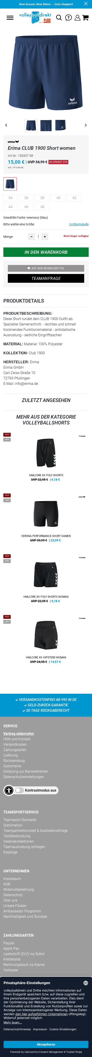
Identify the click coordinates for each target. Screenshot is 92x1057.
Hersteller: (16, 362)
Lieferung (10, 755)
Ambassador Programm (22, 911)
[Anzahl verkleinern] (31, 236)
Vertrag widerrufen (18, 734)
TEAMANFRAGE (46, 278)
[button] (10, 18)
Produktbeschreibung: (27, 313)
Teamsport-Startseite (19, 820)
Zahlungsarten (14, 750)
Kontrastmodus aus (40, 790)
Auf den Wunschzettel (48, 268)
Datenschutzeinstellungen (23, 777)
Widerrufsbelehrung (18, 889)
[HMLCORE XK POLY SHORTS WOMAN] (46, 580)
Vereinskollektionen (18, 841)
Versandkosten (15, 744)
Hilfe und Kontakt (17, 739)
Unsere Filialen (15, 906)
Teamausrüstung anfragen (24, 847)
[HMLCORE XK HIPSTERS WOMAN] (46, 641)
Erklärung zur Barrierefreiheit (25, 771)
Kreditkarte (11, 959)
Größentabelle (79, 224)
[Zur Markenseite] (13, 142)
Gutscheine (12, 766)
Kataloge (10, 852)
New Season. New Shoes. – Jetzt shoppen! (46, 4)
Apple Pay (11, 948)
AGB (6, 884)
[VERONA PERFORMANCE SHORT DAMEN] (46, 519)
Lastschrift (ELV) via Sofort (24, 954)
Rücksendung (14, 761)
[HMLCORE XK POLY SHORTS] (46, 459)
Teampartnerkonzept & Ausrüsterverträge (35, 830)
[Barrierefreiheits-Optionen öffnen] (9, 790)
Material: (13, 344)
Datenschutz (13, 895)
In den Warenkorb (46, 252)
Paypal (8, 943)
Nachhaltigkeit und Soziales (25, 916)
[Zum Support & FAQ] (68, 17)
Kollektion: (15, 353)
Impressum (12, 879)
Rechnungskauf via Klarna (24, 965)
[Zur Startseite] (34, 17)
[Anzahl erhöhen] (45, 236)
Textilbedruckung (16, 836)
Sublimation (12, 825)
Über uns (10, 900)
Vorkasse (10, 970)
